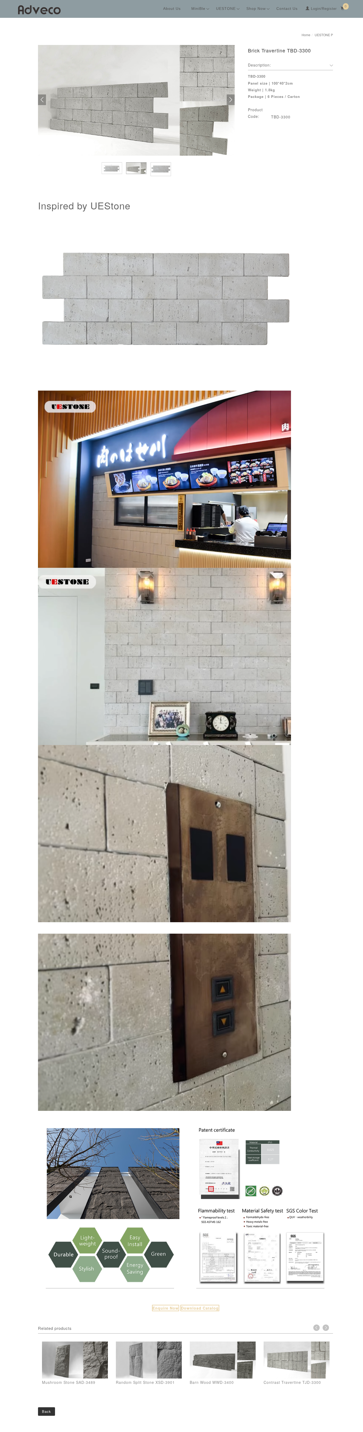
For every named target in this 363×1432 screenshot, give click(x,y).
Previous (316, 1328)
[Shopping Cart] (343, 9)
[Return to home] (39, 10)
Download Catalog (200, 1308)
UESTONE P (324, 34)
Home (306, 34)
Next (326, 1328)
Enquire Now (166, 1308)
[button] (42, 99)
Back (46, 1411)
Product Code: (255, 113)
